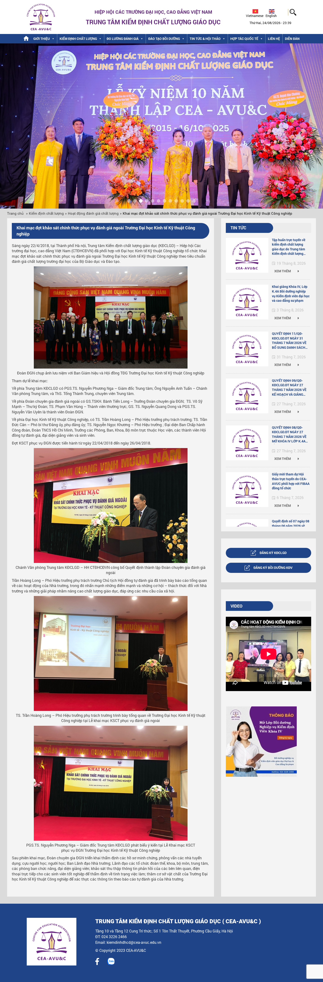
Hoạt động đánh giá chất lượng (93, 213)
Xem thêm (283, 271)
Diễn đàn (292, 38)
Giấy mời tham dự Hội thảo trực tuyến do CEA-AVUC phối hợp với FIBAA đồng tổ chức (291, 481)
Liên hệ (274, 38)
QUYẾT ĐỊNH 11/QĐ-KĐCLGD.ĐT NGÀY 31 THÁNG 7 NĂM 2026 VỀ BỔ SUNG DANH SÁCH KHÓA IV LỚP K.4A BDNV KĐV (290, 340)
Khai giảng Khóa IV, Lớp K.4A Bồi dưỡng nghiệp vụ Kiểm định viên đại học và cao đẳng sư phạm (291, 293)
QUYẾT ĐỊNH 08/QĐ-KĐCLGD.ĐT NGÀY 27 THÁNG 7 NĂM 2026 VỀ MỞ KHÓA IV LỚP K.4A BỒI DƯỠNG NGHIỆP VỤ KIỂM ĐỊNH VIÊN (289, 434)
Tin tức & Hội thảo (205, 38)
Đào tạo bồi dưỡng (164, 38)
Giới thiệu (41, 38)
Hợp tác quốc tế (244, 38)
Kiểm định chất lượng (78, 38)
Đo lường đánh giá (123, 38)
